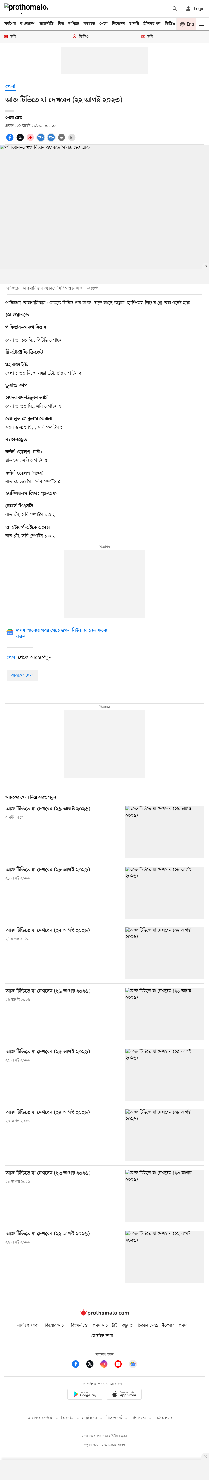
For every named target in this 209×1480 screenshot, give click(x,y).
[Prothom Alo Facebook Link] (78, 1365)
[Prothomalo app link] (85, 1395)
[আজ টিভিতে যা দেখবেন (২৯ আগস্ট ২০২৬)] (164, 832)
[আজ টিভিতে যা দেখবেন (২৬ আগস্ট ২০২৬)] (164, 1014)
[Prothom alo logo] (104, 1314)
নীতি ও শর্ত (114, 1418)
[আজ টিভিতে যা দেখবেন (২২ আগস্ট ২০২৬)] (164, 1257)
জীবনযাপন (152, 23)
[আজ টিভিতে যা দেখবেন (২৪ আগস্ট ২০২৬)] (164, 1135)
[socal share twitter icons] (21, 140)
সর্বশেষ (10, 23)
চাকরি (134, 23)
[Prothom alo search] (175, 8)
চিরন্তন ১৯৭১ (148, 1325)
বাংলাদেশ (27, 23)
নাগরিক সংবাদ (29, 1325)
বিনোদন (118, 23)
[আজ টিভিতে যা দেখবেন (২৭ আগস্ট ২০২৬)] (164, 953)
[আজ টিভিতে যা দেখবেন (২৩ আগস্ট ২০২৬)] (164, 1196)
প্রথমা (183, 1325)
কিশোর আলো (56, 1325)
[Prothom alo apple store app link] (124, 1395)
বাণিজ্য (73, 23)
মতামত (89, 23)
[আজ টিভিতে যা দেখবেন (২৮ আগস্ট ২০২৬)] (164, 893)
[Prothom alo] (27, 8)
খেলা (103, 23)
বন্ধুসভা (127, 1325)
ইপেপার (168, 1325)
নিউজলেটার (164, 1418)
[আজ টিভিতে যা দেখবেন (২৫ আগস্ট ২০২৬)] (164, 1075)
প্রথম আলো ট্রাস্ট (105, 1325)
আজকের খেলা (22, 675)
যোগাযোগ (138, 1418)
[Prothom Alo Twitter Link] (92, 1365)
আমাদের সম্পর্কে (40, 1418)
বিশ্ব (61, 23)
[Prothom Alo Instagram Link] (107, 1365)
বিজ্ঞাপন (67, 1418)
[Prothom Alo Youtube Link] (121, 1365)
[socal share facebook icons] (10, 140)
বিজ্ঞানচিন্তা (79, 1325)
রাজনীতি (47, 23)
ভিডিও (170, 23)
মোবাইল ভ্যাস (102, 1336)
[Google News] (133, 1365)
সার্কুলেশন (89, 1418)
